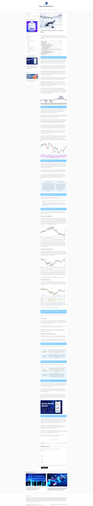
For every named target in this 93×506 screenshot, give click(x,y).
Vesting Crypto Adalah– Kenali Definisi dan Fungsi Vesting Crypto (47, 443)
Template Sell (42, 505)
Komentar (42, 450)
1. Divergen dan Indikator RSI (46, 46)
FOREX (28, 46)
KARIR (62, 504)
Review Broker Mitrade (44, 53)
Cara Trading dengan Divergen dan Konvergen (47, 45)
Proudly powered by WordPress (30, 505)
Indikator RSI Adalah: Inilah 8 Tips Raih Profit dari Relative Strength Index (53, 277)
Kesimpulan (43, 54)
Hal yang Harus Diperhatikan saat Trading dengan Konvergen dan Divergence (51, 49)
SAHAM (28, 51)
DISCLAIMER (65, 504)
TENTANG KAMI (52, 504)
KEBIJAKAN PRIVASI (57, 504)
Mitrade (45, 384)
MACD (49, 279)
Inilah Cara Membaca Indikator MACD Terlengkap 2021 (51, 307)
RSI (48, 223)
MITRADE (28, 39)
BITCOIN (28, 43)
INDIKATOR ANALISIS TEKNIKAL (32, 50)
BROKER (28, 38)
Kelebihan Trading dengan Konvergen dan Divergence (48, 51)
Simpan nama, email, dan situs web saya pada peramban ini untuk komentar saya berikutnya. (53, 465)
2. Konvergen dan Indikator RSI (46, 47)
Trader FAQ (28, 52)
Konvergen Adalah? (43, 42)
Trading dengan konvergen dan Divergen (46, 52)
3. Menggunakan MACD (45, 48)
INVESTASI (28, 42)
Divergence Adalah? (44, 43)
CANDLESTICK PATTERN (31, 47)
